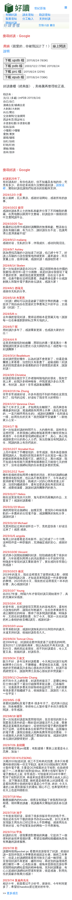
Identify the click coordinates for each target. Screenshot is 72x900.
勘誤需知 (44, 14)
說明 (6, 51)
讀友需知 (28, 14)
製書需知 (11, 18)
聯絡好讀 (11, 22)
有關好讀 (11, 14)
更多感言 (12, 893)
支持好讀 (44, 18)
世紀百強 (40, 8)
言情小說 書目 (47, 25)
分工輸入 (28, 18)
